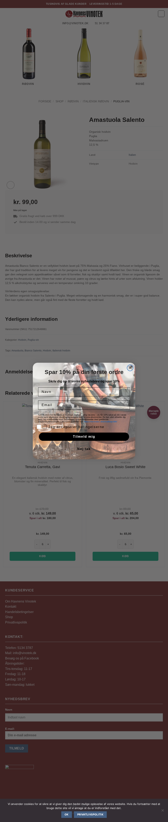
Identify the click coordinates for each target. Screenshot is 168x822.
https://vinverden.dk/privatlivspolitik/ (101, 421)
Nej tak (84, 449)
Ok (67, 814)
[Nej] (162, 811)
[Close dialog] (130, 368)
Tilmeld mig (84, 436)
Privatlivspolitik (90, 814)
